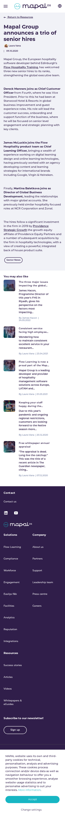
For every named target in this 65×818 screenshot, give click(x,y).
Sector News (13, 260)
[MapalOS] (32, 6)
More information (29, 790)
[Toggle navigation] (6, 6)
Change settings (31, 810)
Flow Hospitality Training (21, 67)
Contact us (10, 502)
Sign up (15, 730)
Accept (32, 799)
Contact (9, 493)
